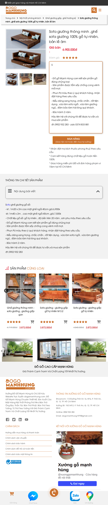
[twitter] (14, 419)
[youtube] (26, 419)
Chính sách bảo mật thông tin (19, 454)
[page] (7, 419)
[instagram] (20, 419)
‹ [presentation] (2, 350)
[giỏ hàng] (13, 496)
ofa (8, 204)
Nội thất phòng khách (30, 18)
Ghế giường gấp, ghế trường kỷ (60, 18)
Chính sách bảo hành (15, 443)
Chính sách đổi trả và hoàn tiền (19, 448)
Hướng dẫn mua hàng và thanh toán (22, 432)
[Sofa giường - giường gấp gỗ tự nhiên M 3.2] (54, 288)
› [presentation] (106, 350)
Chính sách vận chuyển (16, 437)
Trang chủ (10, 18)
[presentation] (7, 80)
